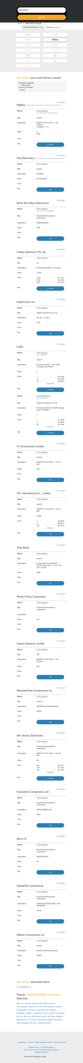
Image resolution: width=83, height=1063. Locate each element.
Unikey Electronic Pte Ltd (31, 252)
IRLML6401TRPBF (45, 1019)
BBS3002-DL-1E (23, 1019)
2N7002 (28, 1003)
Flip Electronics (40, 158)
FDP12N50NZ (42, 111)
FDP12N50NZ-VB (43, 396)
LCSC (20, 347)
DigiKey (39, 105)
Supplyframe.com (53, 1057)
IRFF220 (51, 1016)
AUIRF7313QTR (44, 1023)
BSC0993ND (22, 1010)
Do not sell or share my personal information (41, 1049)
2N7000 (52, 1003)
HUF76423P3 (22, 1006)
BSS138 (20, 1003)
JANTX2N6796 (43, 1010)
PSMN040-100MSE (24, 1013)
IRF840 (53, 1010)
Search (42, 17)
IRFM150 (58, 1019)
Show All (50, 383)
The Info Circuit (59, 1042)
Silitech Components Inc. (31, 935)
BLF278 (32, 1006)
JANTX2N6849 (22, 1023)
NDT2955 (60, 1013)
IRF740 (19, 1016)
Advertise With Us (41, 1052)
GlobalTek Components (30, 885)
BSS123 (35, 1003)
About (31, 1042)
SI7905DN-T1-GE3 (40, 1013)
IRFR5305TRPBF (39, 1016)
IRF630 (34, 1019)
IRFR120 (27, 1016)
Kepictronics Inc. (26, 302)
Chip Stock (23, 547)
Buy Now (50, 145)
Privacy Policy (33, 1047)
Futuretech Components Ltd (33, 792)
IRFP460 (31, 1010)
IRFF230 (33, 1023)
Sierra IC (22, 838)
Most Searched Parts (43, 1042)
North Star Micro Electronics (33, 203)
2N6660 (59, 1016)
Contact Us (22, 1042)
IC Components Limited (30, 446)
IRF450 (58, 1006)
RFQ (50, 189)
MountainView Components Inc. (35, 690)
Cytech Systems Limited (31, 643)
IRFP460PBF (49, 1006)
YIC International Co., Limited (34, 493)
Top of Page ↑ (61, 102)
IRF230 (52, 1013)
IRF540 (39, 1006)
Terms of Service (47, 1047)
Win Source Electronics (30, 735)
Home (19, 23)
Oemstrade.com (41, 3)
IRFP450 (43, 1003)
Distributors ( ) (52, 27)
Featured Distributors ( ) (32, 27)
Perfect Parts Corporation (31, 596)
